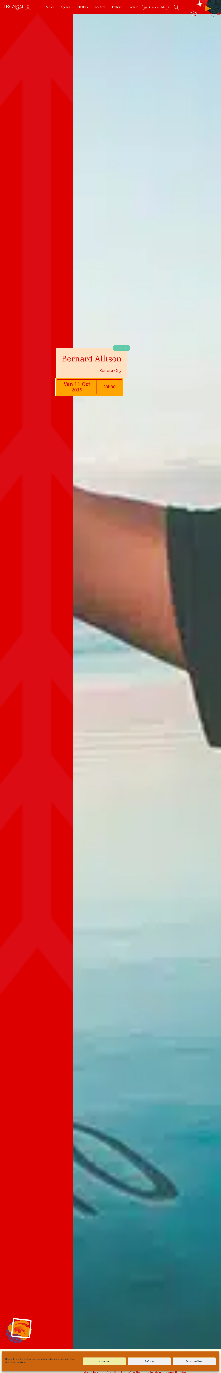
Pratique (117, 7)
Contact (133, 7)
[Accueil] (17, 7)
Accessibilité (157, 7)
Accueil (50, 7)
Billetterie (83, 7)
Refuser (149, 1361)
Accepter (104, 1361)
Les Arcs (100, 7)
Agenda (65, 7)
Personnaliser (194, 1361)
